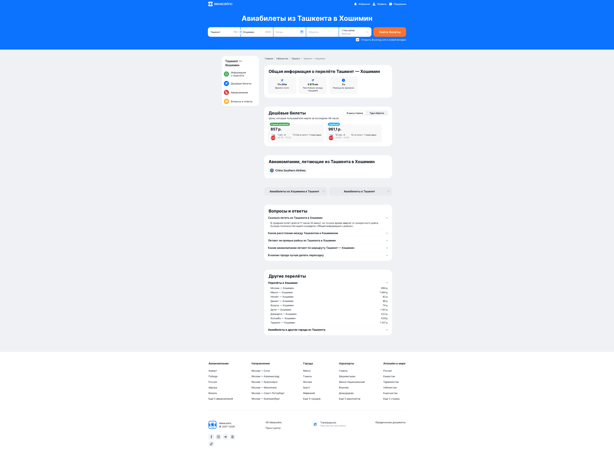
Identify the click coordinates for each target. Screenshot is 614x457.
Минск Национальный (352, 381)
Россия (213, 381)
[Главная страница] (220, 4)
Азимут (213, 370)
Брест (306, 387)
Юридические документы (390, 422)
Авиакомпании (218, 363)
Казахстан (389, 376)
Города (308, 363)
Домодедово (346, 393)
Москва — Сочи (261, 370)
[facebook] (211, 437)
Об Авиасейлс (274, 422)
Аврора (213, 387)
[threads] (232, 437)
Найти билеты (390, 32)
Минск (307, 370)
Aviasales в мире (394, 363)
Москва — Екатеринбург (266, 398)
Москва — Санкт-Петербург (268, 393)
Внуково (344, 387)
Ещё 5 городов (311, 398)
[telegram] (225, 437)
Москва (307, 381)
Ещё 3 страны (391, 398)
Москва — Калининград (265, 376)
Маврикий (309, 393)
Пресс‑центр (273, 427)
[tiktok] (211, 444)
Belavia (213, 393)
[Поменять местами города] (240, 32)
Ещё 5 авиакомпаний (221, 398)
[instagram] (218, 437)
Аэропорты (346, 363)
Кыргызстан (390, 393)
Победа (213, 376)
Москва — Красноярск (265, 381)
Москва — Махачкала (264, 387)
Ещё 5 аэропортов (349, 398)
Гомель (307, 376)
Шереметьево (347, 376)
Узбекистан (390, 387)
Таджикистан (391, 381)
